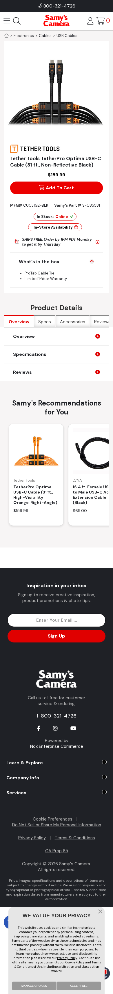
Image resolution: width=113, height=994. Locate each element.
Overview (19, 322)
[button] (100, 912)
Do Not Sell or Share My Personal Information (56, 825)
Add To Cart (60, 188)
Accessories (72, 322)
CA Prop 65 (56, 851)
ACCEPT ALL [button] (79, 985)
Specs (44, 322)
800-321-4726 (59, 6)
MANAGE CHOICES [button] (34, 985)
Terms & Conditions (75, 838)
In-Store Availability (53, 227)
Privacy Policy (32, 838)
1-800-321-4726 (56, 715)
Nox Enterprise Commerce (56, 746)
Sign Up (56, 636)
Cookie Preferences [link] (52, 819)
